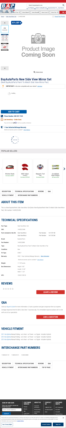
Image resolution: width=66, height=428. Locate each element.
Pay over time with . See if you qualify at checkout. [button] (17, 123)
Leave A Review (50, 292)
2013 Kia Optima (6, 339)
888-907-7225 (18, 116)
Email (46, 412)
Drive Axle (58, 409)
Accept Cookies (46, 424)
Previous (2, 169)
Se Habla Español (49, 409)
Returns (25, 409)
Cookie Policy (20, 421)
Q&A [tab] (49, 191)
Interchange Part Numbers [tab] (28, 195)
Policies (25, 406)
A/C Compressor (59, 407)
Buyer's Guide (11, 307)
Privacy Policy (37, 409)
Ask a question (50, 317)
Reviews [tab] (41, 191)
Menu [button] (2, 11)
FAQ (24, 411)
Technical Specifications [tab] (24, 191)
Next (64, 169)
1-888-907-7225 (48, 407)
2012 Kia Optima (6, 337)
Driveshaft (58, 412)
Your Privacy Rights (7, 424)
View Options (26, 129)
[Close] (63, 418)
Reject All (58, 424)
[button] (31, 8)
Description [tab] (6, 191)
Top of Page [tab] (46, 367)
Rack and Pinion (59, 414)
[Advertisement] (33, 384)
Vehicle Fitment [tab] (8, 195)
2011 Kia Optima (6, 334)
